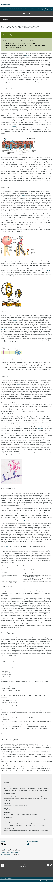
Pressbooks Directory (30, 866)
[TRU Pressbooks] (6, 4)
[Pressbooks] (2, 865)
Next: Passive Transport (45, 880)
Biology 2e (26, 14)
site (7, 546)
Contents (5, 19)
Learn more (28, 8)
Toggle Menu (51, 4)
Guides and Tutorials (20, 866)
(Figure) (27, 55)
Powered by (25, 864)
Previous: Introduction (7, 878)
